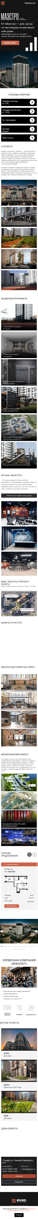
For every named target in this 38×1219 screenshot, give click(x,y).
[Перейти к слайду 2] (3, 946)
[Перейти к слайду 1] (1, 946)
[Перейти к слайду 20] (34, 946)
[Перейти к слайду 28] (24, 949)
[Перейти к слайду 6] (10, 946)
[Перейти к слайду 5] (8, 946)
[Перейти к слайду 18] (31, 946)
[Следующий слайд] (36, 931)
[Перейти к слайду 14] (24, 946)
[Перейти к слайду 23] (15, 949)
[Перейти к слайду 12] (20, 946)
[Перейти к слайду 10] (17, 946)
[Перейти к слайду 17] (29, 946)
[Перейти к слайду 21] (36, 946)
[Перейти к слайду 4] (6, 946)
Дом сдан (7, 1056)
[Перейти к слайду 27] (22, 949)
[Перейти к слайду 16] (27, 946)
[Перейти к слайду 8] (13, 946)
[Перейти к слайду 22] (13, 949)
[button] (30, 3)
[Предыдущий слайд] (1, 931)
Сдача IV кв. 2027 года (12, 1087)
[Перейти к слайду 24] (17, 949)
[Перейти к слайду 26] (20, 949)
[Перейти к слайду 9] (15, 946)
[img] (19, 1039)
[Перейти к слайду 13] (22, 946)
